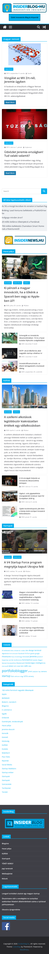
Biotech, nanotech (9, 702)
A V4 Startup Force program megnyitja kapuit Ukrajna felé (24, 564)
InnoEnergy (18, 657)
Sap (39, 671)
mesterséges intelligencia (35, 663)
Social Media (7, 764)
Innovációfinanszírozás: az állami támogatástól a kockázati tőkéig (31, 366)
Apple (4, 694)
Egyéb (4, 714)
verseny (31, 676)
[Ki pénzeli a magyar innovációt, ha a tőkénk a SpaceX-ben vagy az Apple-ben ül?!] (24, 267)
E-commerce (7, 710)
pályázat (35, 671)
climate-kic (17, 650)
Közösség (5, 741)
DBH (26, 650)
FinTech (27, 653)
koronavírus (27, 660)
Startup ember (8, 772)
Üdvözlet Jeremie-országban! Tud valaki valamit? (23, 154)
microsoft (5, 666)
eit (11, 653)
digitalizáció (6, 653)
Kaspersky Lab (6, 660)
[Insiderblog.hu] (5, 27)
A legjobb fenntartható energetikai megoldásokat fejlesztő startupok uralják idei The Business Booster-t (31, 614)
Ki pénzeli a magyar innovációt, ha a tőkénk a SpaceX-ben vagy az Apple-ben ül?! (22, 294)
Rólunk (5, 878)
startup (6, 676)
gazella (32, 653)
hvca (12, 657)
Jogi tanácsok (7, 868)
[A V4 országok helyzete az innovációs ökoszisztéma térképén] (9, 482)
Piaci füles (6, 757)
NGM (18, 666)
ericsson (15, 653)
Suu (12, 676)
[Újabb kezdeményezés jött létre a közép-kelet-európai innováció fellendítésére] (9, 513)
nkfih (26, 666)
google (37, 653)
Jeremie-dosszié (8, 729)
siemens (44, 671)
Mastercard (20, 663)
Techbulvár (6, 788)
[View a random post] (44, 27)
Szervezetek (6, 784)
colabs (23, 650)
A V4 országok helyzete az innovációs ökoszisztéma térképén (29, 480)
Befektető (5, 698)
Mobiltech (6, 753)
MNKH (11, 666)
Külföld (16, 412)
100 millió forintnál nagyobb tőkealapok (17, 690)
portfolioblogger (15, 670)
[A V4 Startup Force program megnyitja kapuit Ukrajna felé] (24, 542)
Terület (5, 792)
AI (2, 650)
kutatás (35, 660)
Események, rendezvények (12, 721)
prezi (30, 671)
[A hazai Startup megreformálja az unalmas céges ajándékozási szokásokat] (9, 632)
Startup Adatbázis (9, 768)
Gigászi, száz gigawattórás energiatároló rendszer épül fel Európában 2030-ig (31, 496)
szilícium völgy (18, 676)
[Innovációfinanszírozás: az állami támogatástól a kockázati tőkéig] (9, 368)
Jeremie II (40, 657)
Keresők (5, 733)
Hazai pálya (8, 69)
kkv (12, 660)
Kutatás (5, 749)
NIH (22, 666)
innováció (25, 657)
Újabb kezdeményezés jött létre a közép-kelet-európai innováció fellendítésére (32, 511)
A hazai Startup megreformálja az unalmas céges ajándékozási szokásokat (31, 630)
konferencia (18, 660)
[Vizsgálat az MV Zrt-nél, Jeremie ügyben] (24, 54)
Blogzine (8, 283)
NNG (29, 666)
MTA (15, 666)
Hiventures (6, 656)
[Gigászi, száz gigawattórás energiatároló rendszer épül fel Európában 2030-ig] (9, 498)
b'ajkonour (28, 147)
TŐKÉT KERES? (7, 863)
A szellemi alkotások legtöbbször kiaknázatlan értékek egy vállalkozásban (22, 421)
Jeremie (33, 656)
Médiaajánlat (7, 874)
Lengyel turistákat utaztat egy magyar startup (21, 893)
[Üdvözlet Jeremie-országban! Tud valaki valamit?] (24, 124)
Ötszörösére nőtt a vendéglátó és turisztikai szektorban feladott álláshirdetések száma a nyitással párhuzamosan (24, 901)
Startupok (17, 557)
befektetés (7, 650)
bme (12, 650)
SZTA (26, 676)
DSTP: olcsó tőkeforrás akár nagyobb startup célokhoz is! (30, 352)
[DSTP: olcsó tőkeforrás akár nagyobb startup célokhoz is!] (9, 353)
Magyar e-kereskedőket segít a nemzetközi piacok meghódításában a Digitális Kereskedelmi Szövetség (31, 596)
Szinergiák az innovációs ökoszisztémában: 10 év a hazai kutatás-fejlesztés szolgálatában (32, 338)
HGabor (26, 306)
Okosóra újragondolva (11, 909)
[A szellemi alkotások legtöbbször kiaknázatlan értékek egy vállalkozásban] (24, 396)
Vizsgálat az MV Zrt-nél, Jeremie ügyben (19, 80)
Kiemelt (26, 283)
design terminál (35, 650)
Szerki (29, 73)
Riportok (5, 761)
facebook (21, 653)
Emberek (5, 718)
